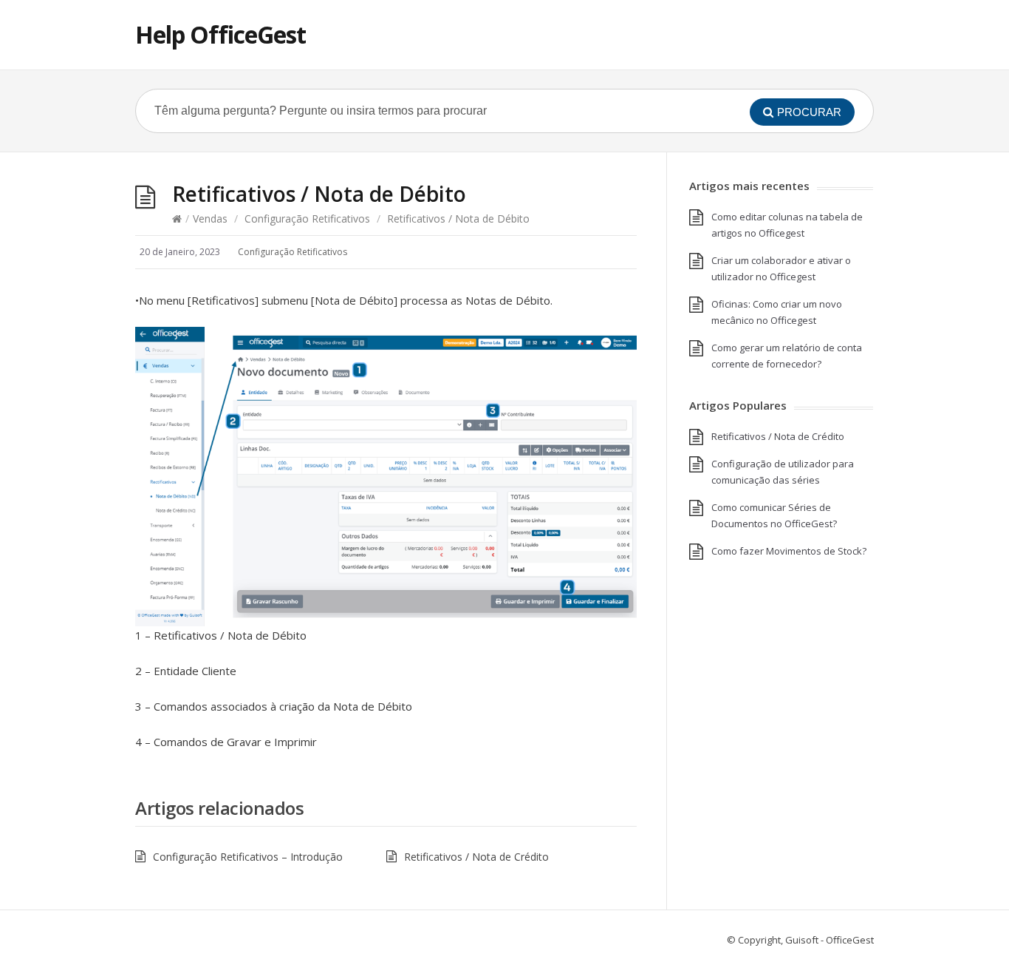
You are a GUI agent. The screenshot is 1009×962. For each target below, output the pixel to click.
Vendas (210, 218)
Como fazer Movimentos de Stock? (788, 551)
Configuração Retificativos (307, 218)
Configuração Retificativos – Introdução (248, 857)
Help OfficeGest (220, 34)
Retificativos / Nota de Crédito (476, 857)
